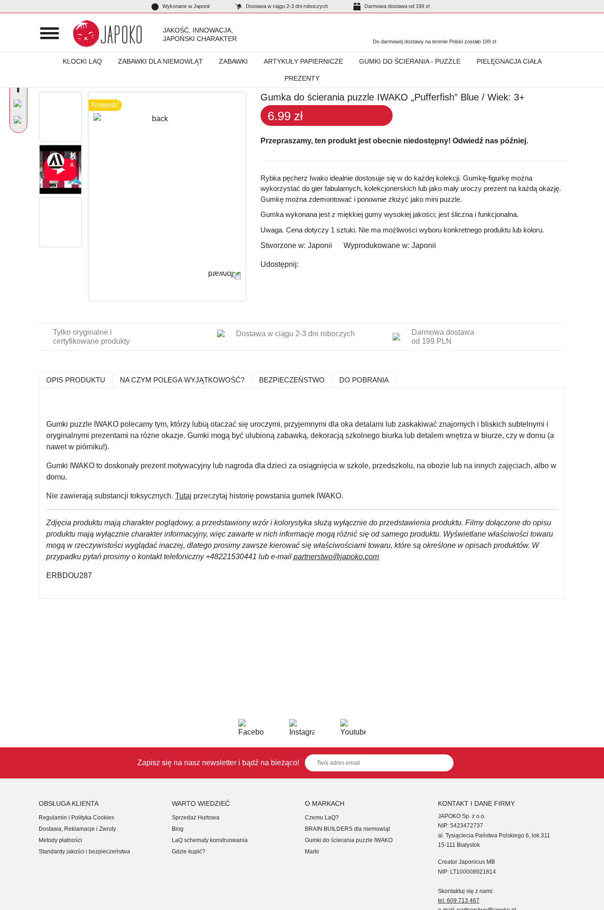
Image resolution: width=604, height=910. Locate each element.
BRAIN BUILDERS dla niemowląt (347, 829)
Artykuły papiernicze (303, 61)
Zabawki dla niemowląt (160, 61)
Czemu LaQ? (322, 817)
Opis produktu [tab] (75, 380)
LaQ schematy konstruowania (210, 840)
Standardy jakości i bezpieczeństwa (84, 851)
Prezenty (302, 78)
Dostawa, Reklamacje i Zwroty (77, 829)
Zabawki (233, 61)
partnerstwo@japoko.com (336, 557)
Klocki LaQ (82, 61)
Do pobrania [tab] (364, 380)
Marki (312, 851)
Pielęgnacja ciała (509, 61)
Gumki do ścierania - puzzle (410, 61)
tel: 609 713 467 (458, 900)
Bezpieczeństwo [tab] (292, 380)
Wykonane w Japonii (185, 6)
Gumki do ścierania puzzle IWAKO (349, 840)
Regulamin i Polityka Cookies (76, 817)
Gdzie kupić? (188, 851)
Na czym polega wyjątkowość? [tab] (182, 380)
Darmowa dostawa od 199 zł (396, 6)
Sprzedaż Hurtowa (195, 817)
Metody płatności (60, 840)
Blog (178, 829)
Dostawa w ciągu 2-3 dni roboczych (286, 6)
